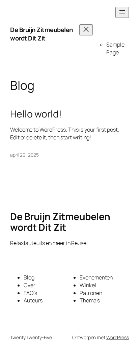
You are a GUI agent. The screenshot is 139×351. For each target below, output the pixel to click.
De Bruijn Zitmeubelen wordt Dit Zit (41, 34)
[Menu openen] (122, 12)
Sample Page (115, 48)
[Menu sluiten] (86, 29)
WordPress (117, 337)
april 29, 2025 (24, 155)
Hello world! (36, 114)
